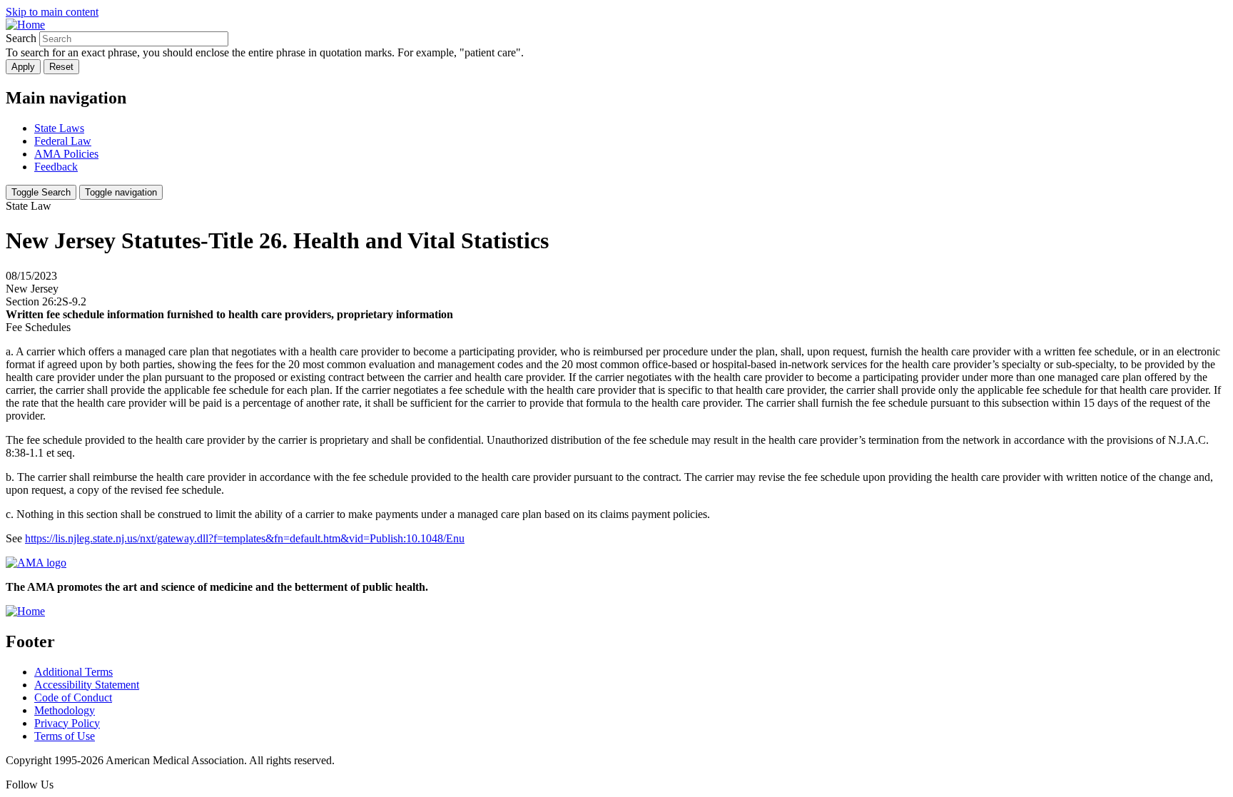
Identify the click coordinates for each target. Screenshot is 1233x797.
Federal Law (62, 141)
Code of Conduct (73, 697)
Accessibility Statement (86, 685)
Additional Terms (73, 672)
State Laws (59, 128)
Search (21, 38)
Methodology (64, 710)
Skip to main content (52, 12)
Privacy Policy (67, 723)
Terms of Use (64, 736)
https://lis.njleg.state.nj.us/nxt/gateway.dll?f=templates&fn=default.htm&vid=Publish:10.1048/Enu (245, 538)
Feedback (56, 167)
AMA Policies (66, 154)
